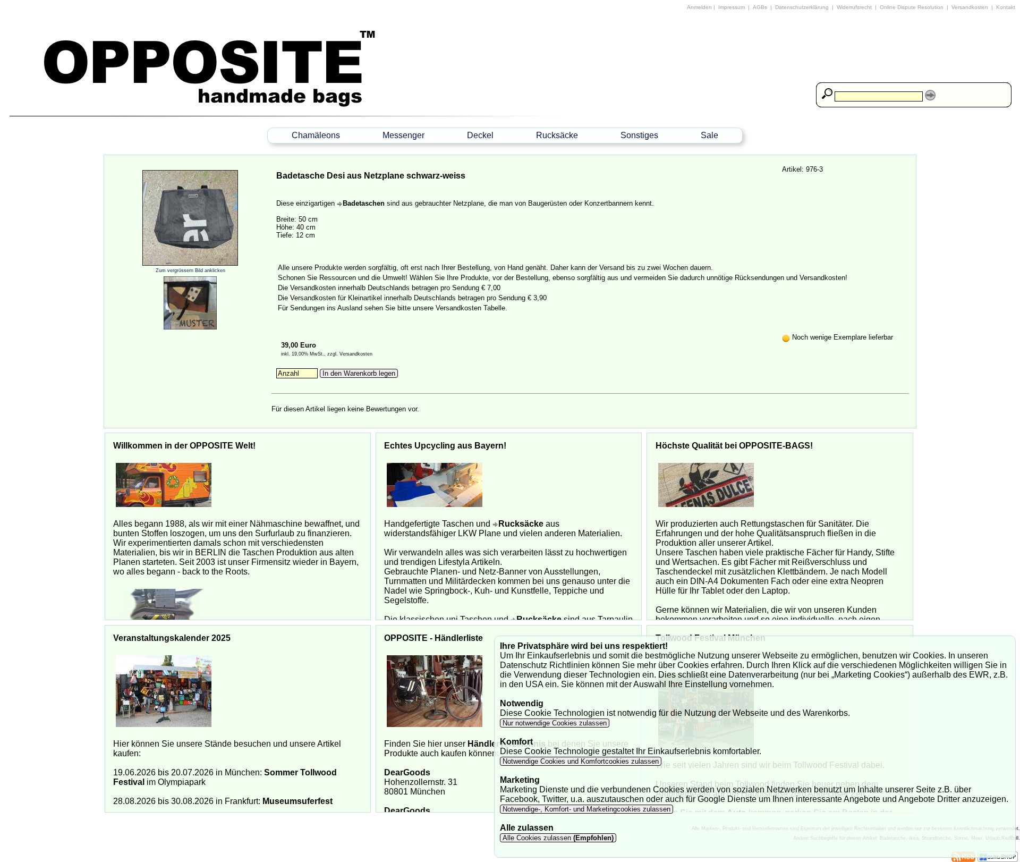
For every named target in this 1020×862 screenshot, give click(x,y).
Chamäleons (316, 135)
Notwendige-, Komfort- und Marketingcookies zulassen (586, 809)
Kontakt (1005, 7)
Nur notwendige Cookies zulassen (554, 723)
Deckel (480, 135)
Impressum (731, 7)
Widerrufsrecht (854, 7)
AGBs (760, 7)
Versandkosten (970, 7)
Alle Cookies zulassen (557, 838)
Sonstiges (639, 135)
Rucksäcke (557, 135)
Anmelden (699, 7)
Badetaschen (364, 203)
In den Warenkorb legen (358, 373)
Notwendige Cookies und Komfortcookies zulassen (580, 761)
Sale (709, 135)
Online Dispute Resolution (911, 7)
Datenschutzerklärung (802, 7)
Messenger (403, 135)
